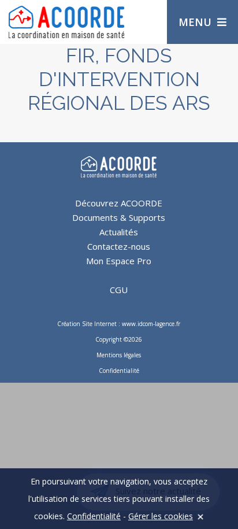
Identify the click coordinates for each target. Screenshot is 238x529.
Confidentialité (119, 371)
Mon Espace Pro (118, 261)
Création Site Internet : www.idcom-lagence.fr (118, 324)
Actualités (118, 232)
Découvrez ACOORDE (118, 203)
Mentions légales (118, 355)
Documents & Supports (118, 217)
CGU (119, 289)
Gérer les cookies (160, 515)
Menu (194, 22)
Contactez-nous (118, 246)
